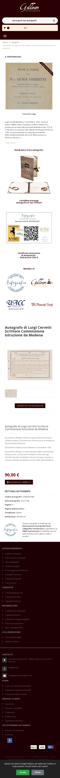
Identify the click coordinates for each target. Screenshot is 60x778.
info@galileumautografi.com (20, 675)
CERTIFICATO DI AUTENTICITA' (30, 406)
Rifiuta (37, 772)
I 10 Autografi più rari (14, 593)
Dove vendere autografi (15, 558)
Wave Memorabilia (13, 637)
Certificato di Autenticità (15, 611)
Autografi (15, 42)
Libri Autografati (12, 562)
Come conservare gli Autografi (18, 686)
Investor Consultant (13, 708)
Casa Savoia (10, 583)
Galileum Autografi (13, 553)
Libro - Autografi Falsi (14, 627)
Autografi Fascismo (13, 574)
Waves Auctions (12, 641)
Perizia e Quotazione (14, 623)
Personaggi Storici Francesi (16, 570)
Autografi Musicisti (13, 601)
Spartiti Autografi (12, 566)
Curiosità (9, 734)
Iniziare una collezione (14, 730)
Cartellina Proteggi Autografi (17, 619)
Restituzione (10, 716)
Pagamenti (9, 712)
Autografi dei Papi (12, 597)
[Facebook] (9, 740)
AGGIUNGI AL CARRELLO (20, 482)
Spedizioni (9, 704)
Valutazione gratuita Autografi (18, 690)
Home (5, 42)
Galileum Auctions (13, 615)
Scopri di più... (10, 142)
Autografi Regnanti (13, 578)
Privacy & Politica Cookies (16, 694)
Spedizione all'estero (14, 720)
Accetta (23, 772)
